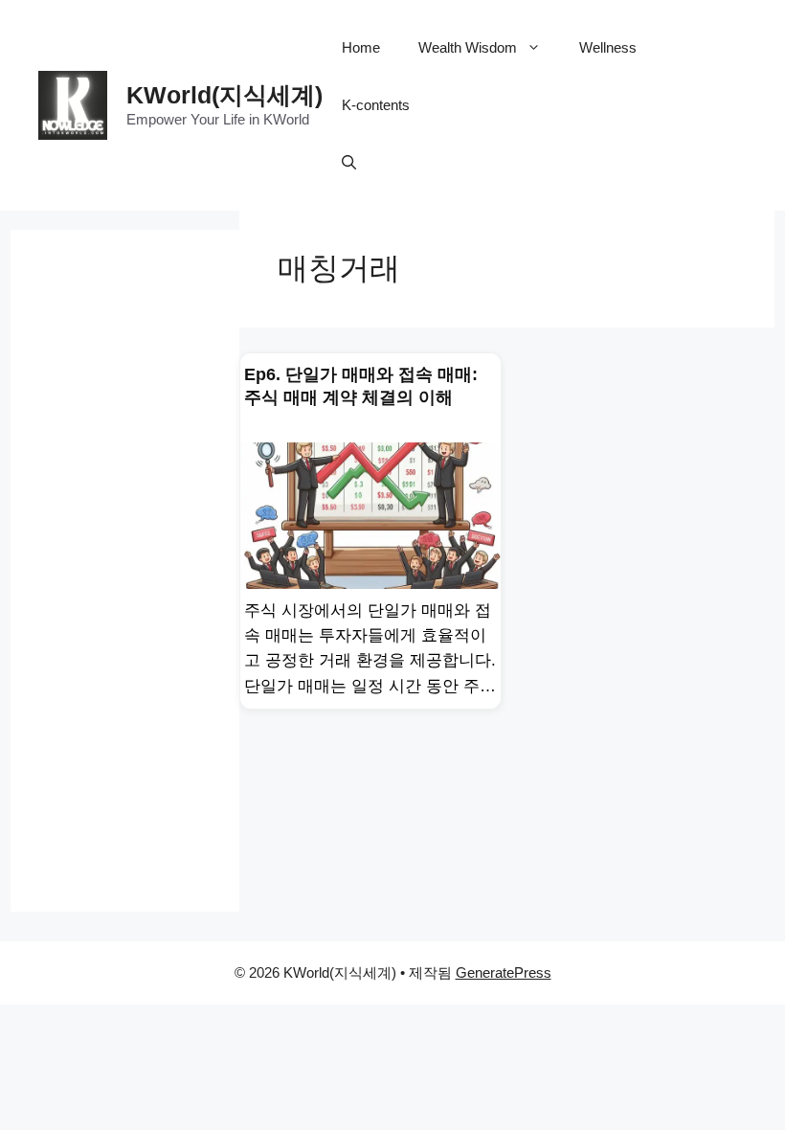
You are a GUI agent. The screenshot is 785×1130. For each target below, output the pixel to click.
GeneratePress (503, 972)
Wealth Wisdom (467, 47)
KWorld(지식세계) (224, 94)
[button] (349, 163)
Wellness (608, 47)
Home (361, 47)
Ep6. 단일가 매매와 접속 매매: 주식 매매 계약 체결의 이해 (361, 386)
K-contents (376, 105)
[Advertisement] (125, 570)
